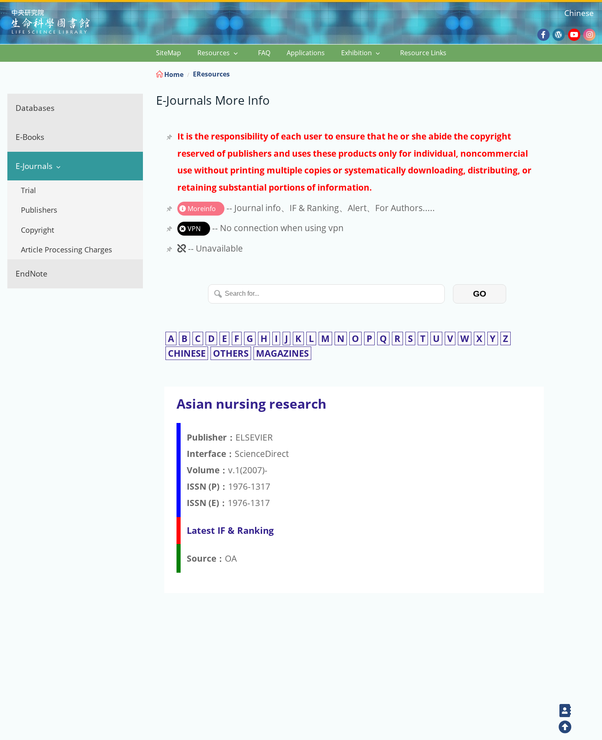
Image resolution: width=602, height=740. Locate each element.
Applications (306, 52)
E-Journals (34, 165)
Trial (28, 190)
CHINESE (187, 353)
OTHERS (231, 353)
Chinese (579, 12)
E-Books (30, 136)
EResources (211, 74)
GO (479, 293)
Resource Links (423, 52)
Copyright (37, 230)
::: (595, 73)
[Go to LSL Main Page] (61, 22)
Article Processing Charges (66, 249)
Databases (35, 107)
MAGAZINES (282, 353)
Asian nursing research (251, 403)
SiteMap (168, 52)
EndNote (32, 273)
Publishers (39, 210)
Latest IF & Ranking (230, 530)
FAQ (264, 52)
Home (173, 74)
